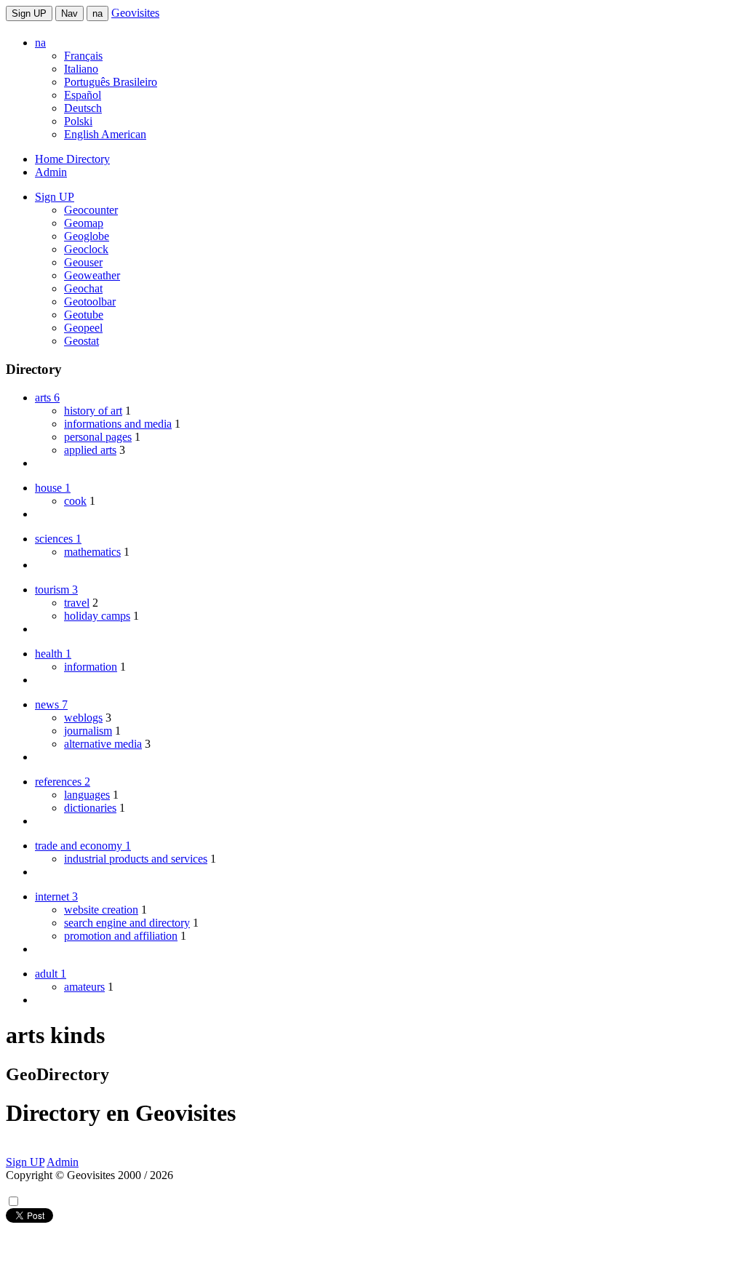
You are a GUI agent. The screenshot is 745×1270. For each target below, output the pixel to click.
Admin (51, 172)
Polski (78, 121)
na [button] (40, 42)
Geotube (83, 314)
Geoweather (92, 275)
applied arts (90, 450)
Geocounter (91, 210)
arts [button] (47, 397)
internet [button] (56, 896)
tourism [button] (56, 589)
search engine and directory (127, 922)
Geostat (81, 341)
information (90, 666)
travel (76, 602)
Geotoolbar (90, 301)
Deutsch (83, 108)
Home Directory (72, 159)
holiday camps (97, 616)
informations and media (118, 424)
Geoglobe (86, 236)
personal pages (98, 437)
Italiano (81, 69)
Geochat (83, 288)
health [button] (53, 653)
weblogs (83, 717)
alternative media (103, 744)
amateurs (84, 987)
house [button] (53, 488)
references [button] (62, 781)
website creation (101, 909)
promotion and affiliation (121, 936)
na (97, 13)
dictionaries (90, 808)
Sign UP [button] (54, 197)
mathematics (92, 552)
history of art (93, 410)
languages (87, 794)
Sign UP (29, 13)
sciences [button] (58, 538)
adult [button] (50, 973)
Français (83, 55)
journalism (88, 730)
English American (105, 134)
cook (75, 501)
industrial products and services (135, 858)
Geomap (83, 223)
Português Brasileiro (110, 82)
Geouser (83, 262)
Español (82, 95)
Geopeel (83, 328)
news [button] (51, 704)
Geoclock (86, 249)
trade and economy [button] (83, 845)
